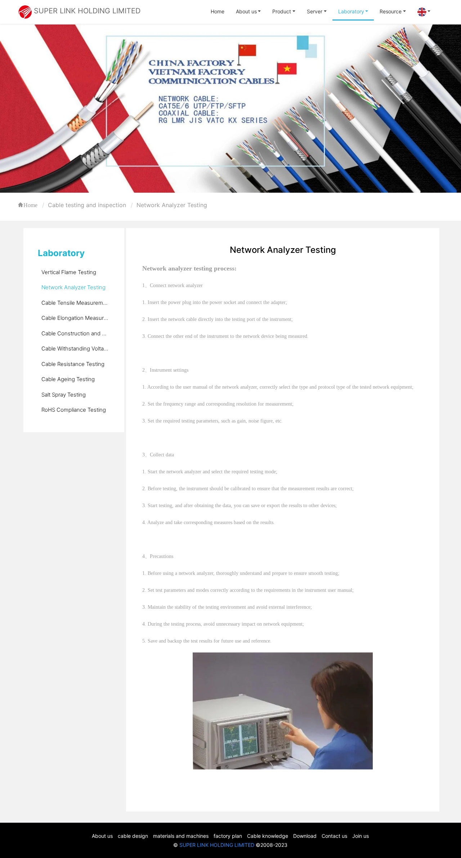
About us (246, 11)
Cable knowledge (267, 836)
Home (217, 11)
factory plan (228, 836)
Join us (360, 836)
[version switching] (424, 12)
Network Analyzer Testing (171, 205)
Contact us (334, 836)
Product (281, 11)
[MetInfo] (25, 11)
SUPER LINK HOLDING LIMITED (216, 845)
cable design (133, 836)
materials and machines (181, 836)
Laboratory (351, 11)
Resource (391, 11)
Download (305, 836)
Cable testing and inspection (87, 205)
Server (314, 11)
